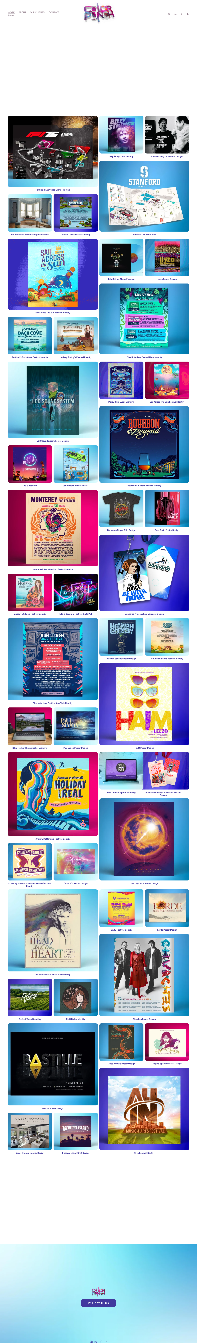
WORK (11, 12)
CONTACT (54, 12)
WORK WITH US (98, 1303)
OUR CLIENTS (37, 12)
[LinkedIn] (188, 14)
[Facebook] (182, 14)
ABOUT (22, 12)
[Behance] (175, 14)
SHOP (11, 15)
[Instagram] (169, 14)
